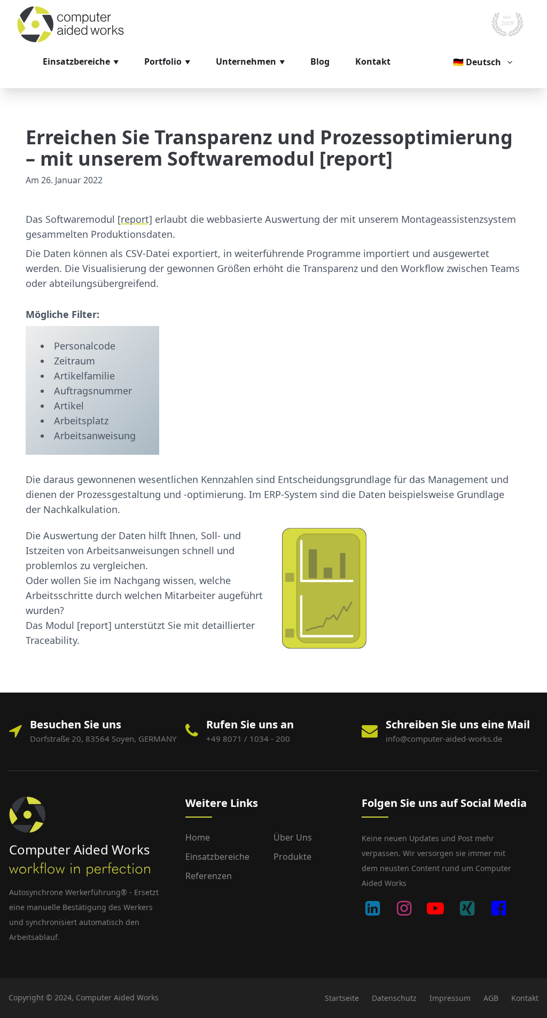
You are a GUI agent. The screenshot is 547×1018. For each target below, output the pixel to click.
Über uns (293, 837)
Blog (320, 61)
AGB (490, 998)
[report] (135, 219)
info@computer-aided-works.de (444, 738)
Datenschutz (394, 998)
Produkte (292, 856)
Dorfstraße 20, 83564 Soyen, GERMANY (103, 738)
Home (197, 837)
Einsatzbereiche (76, 61)
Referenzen (208, 876)
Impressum (450, 998)
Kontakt (372, 61)
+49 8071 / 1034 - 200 (248, 738)
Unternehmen (246, 61)
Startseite (342, 998)
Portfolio (163, 61)
